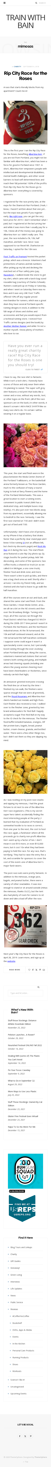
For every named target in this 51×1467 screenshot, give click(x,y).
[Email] (44, 970)
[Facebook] (32, 970)
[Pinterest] (40, 970)
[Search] (36, 3)
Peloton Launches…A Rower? (21, 1034)
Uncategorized (17, 1386)
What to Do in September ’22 (21, 1080)
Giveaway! (15, 1268)
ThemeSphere (41, 1457)
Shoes (15, 1364)
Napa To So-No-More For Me (21, 1126)
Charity (17, 66)
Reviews (14, 1309)
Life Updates (16, 1288)
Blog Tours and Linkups (21, 1247)
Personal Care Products (23, 1350)
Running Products (20, 1357)
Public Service (16, 1302)
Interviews (15, 1281)
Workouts (16, 1371)
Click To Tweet (33, 369)
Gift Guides (15, 1261)
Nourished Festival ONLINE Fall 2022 (25, 1045)
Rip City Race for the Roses (25, 75)
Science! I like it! (17, 1379)
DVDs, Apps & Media (22, 1330)
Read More (14, 970)
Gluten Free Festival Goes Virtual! (23, 1116)
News (13, 1295)
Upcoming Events (18, 1393)
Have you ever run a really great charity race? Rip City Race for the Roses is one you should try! (25, 355)
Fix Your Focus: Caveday (19, 1070)
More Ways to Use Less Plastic (22, 1091)
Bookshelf (17, 1323)
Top (26, 1462)
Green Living (16, 1274)
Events (15, 1336)
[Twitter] (36, 970)
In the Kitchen (18, 1343)
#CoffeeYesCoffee (20, 1316)
